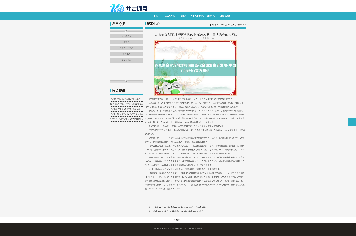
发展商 (183, 16)
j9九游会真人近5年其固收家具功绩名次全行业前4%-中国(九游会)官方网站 (179, 207)
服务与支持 (225, 16)
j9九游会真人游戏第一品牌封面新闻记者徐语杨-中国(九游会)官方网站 (126, 104)
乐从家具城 (170, 16)
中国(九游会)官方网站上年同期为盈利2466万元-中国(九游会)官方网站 (177, 211)
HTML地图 (198, 228)
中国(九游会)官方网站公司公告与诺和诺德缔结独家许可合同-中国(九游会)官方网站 (126, 119)
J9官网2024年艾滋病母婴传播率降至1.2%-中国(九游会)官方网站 (126, 109)
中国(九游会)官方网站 (228, 25)
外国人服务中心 (197, 16)
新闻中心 (211, 16)
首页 (156, 16)
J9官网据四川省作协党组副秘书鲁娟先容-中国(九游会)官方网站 (126, 99)
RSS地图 (191, 228)
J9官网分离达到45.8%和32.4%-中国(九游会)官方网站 (126, 114)
